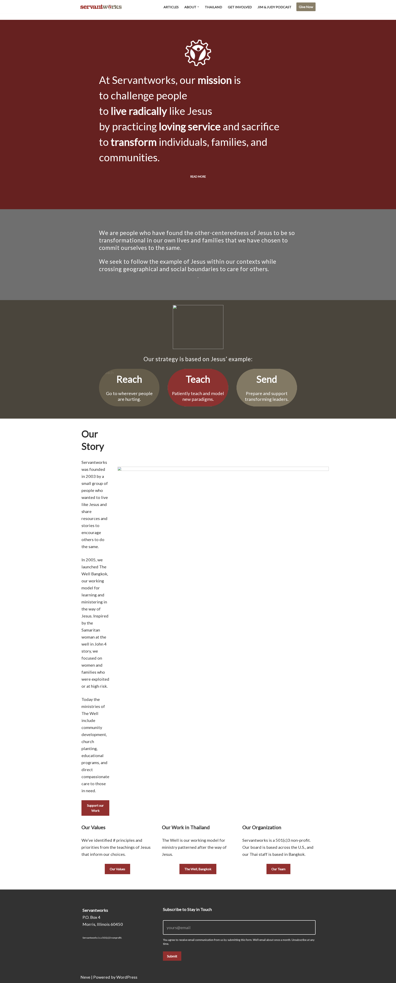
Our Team (278, 869)
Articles (171, 7)
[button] (198, 7)
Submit (172, 956)
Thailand (213, 7)
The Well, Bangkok (197, 869)
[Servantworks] (101, 6)
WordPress (126, 977)
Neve (85, 977)
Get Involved (240, 7)
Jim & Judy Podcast (274, 7)
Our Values (117, 869)
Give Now (306, 7)
